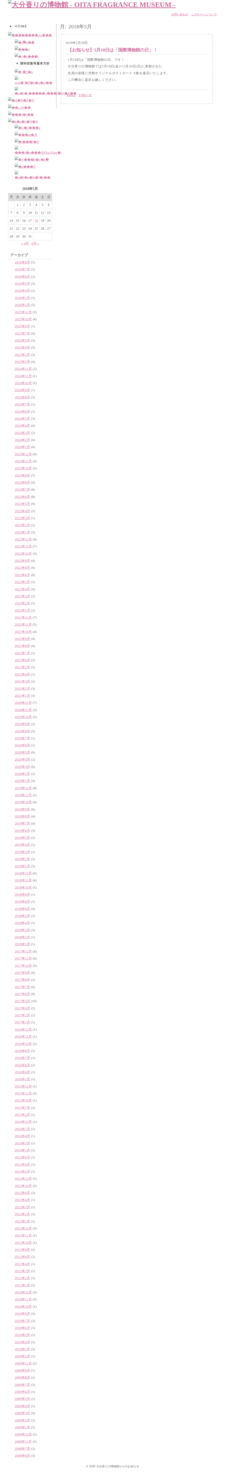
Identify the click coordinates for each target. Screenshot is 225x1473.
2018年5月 (22, 916)
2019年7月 (22, 823)
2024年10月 (23, 383)
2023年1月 (22, 532)
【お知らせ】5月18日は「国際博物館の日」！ (113, 49)
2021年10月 (23, 632)
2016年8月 (22, 1051)
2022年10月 (23, 553)
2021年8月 (22, 646)
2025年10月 (23, 319)
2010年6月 (22, 1328)
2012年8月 (22, 1193)
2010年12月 (23, 1292)
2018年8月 (22, 901)
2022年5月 (22, 582)
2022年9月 (22, 560)
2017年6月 (22, 994)
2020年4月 (22, 759)
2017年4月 (22, 1008)
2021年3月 (22, 681)
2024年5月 (22, 418)
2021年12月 (23, 617)
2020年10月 (23, 717)
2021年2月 (22, 688)
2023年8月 (22, 482)
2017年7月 (22, 987)
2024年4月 (22, 425)
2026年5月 (22, 283)
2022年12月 (23, 539)
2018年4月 (22, 923)
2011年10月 (23, 1242)
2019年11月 (23, 795)
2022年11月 (23, 546)
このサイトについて (204, 14)
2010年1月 (22, 1356)
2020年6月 (22, 745)
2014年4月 (22, 1136)
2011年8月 (22, 1257)
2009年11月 (23, 1363)
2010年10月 (23, 1306)
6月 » (35, 243)
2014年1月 (22, 1150)
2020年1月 (22, 781)
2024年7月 (22, 404)
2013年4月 (22, 1164)
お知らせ (85, 95)
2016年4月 (22, 1072)
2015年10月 (23, 1100)
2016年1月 (22, 1079)
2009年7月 (22, 1385)
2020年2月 (22, 774)
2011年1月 (22, 1285)
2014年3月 (22, 1143)
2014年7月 (22, 1129)
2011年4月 (22, 1264)
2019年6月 (22, 830)
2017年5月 (22, 1001)
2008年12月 (23, 1434)
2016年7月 (22, 1058)
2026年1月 (22, 305)
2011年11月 (23, 1235)
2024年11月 (23, 376)
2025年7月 (22, 333)
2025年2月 (22, 355)
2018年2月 (22, 937)
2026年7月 (22, 269)
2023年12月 (23, 454)
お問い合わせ (179, 14)
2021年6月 (22, 660)
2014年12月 (23, 1122)
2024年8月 (22, 397)
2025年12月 (23, 312)
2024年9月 (22, 390)
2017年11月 (23, 958)
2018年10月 (23, 887)
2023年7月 (22, 489)
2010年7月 (22, 1321)
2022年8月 (22, 567)
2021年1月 (22, 695)
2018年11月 (23, 880)
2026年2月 (22, 298)
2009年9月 (22, 1370)
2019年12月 (23, 788)
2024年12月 (23, 369)
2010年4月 (22, 1342)
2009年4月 (22, 1406)
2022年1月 (22, 610)
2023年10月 (23, 468)
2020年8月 (22, 731)
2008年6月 (22, 1455)
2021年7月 (22, 653)
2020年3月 (22, 767)
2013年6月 (22, 1157)
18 (36, 220)
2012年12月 (23, 1178)
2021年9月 (22, 639)
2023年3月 (22, 518)
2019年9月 (22, 809)
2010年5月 (22, 1335)
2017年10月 (23, 965)
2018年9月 (22, 894)
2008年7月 (22, 1448)
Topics (71, 95)
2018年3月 (22, 930)
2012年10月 (23, 1186)
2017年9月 (22, 972)
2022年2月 (22, 603)
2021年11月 (23, 624)
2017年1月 (22, 1022)
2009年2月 (22, 1420)
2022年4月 (22, 589)
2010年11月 (23, 1299)
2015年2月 (22, 1114)
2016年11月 (23, 1036)
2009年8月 (22, 1377)
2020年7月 (22, 738)
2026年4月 (22, 290)
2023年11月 (23, 461)
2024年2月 (22, 440)
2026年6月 (22, 276)
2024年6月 (22, 411)
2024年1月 (22, 447)
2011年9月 (22, 1250)
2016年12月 (23, 1029)
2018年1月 (22, 944)
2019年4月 (22, 844)
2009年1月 (22, 1427)
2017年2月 (22, 1015)
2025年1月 (22, 362)
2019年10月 (23, 802)
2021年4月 (22, 674)
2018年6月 (22, 909)
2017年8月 (22, 979)
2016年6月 (22, 1065)
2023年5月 (22, 504)
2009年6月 (22, 1392)
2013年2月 (22, 1171)
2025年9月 (22, 326)
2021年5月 (22, 667)
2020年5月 (22, 752)
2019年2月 (22, 859)
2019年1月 (22, 866)
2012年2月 (22, 1214)
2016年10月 (23, 1044)
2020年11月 (23, 710)
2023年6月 (22, 497)
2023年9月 (22, 475)
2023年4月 (22, 511)
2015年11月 (23, 1093)
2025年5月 (22, 340)
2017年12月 (23, 951)
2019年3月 (22, 852)
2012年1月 (22, 1221)
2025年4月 (22, 347)
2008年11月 (23, 1441)
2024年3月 (22, 433)
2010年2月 (22, 1349)
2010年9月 (22, 1313)
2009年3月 (22, 1413)
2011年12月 (23, 1228)
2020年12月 (23, 702)
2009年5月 (22, 1399)
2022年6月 (22, 575)
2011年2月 (22, 1278)
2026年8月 (22, 262)
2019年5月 (22, 837)
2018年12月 (23, 873)
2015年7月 (22, 1107)
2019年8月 (22, 816)
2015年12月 (23, 1086)
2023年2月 (22, 525)
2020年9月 (22, 724)
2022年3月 (22, 596)
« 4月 (25, 243)
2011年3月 (22, 1271)
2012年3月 (22, 1207)
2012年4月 (22, 1200)
